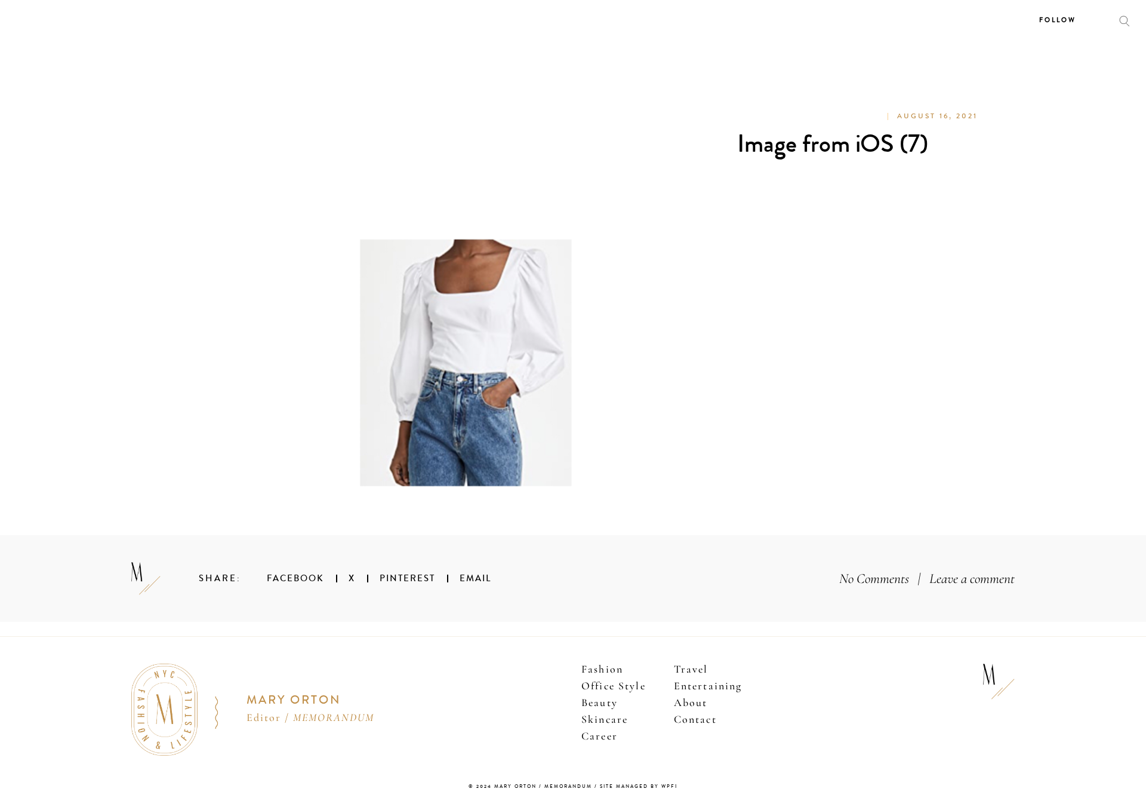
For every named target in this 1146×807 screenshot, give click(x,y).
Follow (1057, 20)
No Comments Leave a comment (927, 578)
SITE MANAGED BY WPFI (638, 786)
